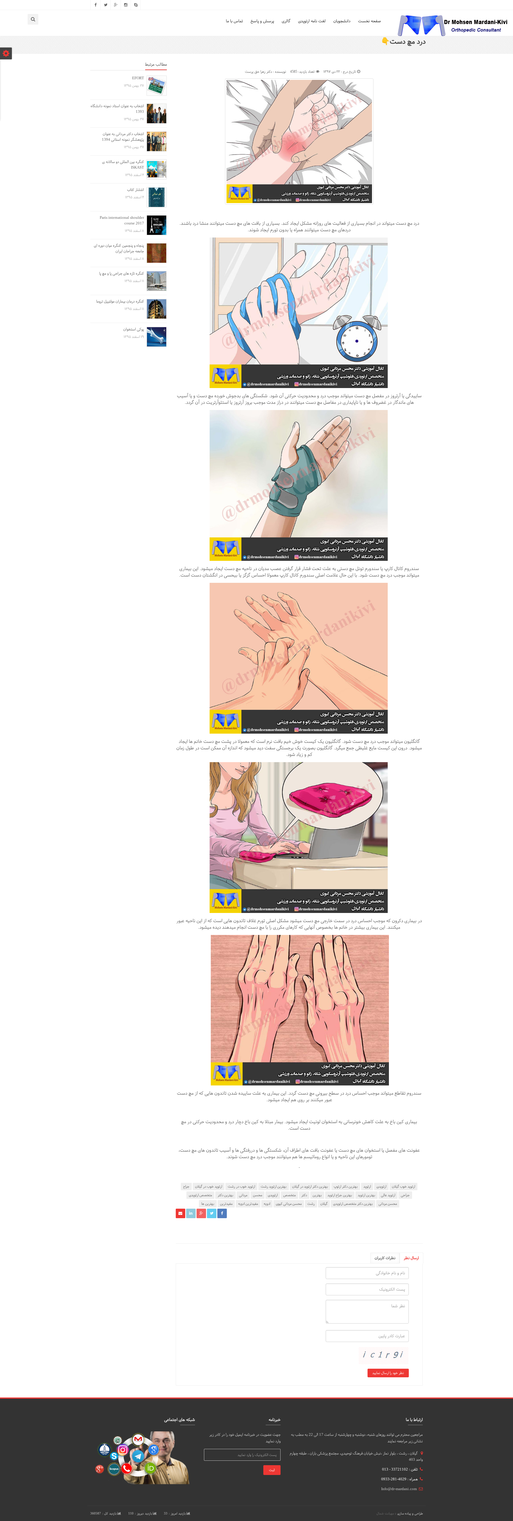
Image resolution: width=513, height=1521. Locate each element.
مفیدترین (226, 1203)
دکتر (304, 1195)
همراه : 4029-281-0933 (399, 1479)
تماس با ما (234, 21)
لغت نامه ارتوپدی (312, 21)
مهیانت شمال (385, 1513)
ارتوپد (367, 1186)
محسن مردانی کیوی (289, 1203)
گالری (286, 21)
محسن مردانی (388, 1203)
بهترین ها (207, 1203)
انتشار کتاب (135, 189)
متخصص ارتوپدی (200, 1195)
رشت (311, 1203)
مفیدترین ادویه (248, 1203)
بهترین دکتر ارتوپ (346, 1186)
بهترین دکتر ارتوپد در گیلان (310, 1186)
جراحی (405, 1195)
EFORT (138, 78)
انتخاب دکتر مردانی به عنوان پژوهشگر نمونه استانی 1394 (123, 136)
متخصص (289, 1195)
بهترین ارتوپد (366, 1195)
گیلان (323, 1203)
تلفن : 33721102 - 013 (400, 1469)
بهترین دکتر (225, 1195)
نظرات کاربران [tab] (385, 1258)
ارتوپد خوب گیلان (403, 1186)
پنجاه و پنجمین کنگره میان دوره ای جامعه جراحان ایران (119, 248)
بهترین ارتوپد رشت (273, 1186)
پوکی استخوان (133, 329)
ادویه (267, 1203)
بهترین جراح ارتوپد (339, 1195)
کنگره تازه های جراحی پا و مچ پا (121, 273)
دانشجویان (341, 21)
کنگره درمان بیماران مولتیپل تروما (120, 301)
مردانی (243, 1195)
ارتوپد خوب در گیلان (208, 1186)
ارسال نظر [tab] (411, 1258)
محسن (257, 1195)
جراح (186, 1186)
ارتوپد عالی (388, 1195)
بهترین (317, 1195)
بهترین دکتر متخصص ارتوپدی (353, 1203)
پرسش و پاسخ (262, 21)
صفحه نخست (369, 21)
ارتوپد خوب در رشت (241, 1186)
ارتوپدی (381, 1186)
